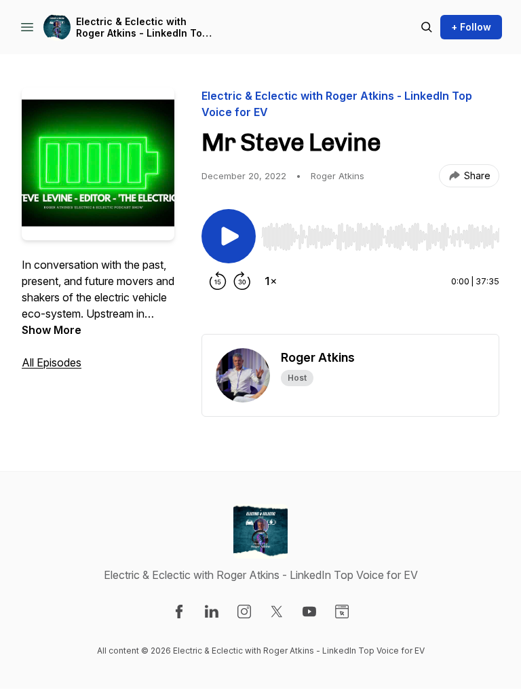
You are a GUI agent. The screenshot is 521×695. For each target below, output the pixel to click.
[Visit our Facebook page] (179, 611)
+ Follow (471, 27)
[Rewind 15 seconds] (217, 280)
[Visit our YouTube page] (309, 611)
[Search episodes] (426, 27)
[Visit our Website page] (342, 611)
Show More (51, 330)
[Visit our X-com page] (277, 611)
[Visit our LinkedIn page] (211, 611)
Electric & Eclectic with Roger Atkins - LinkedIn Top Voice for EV (142, 27)
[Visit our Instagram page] (244, 611)
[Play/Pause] (228, 236)
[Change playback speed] (270, 280)
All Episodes (51, 362)
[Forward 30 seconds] (242, 280)
